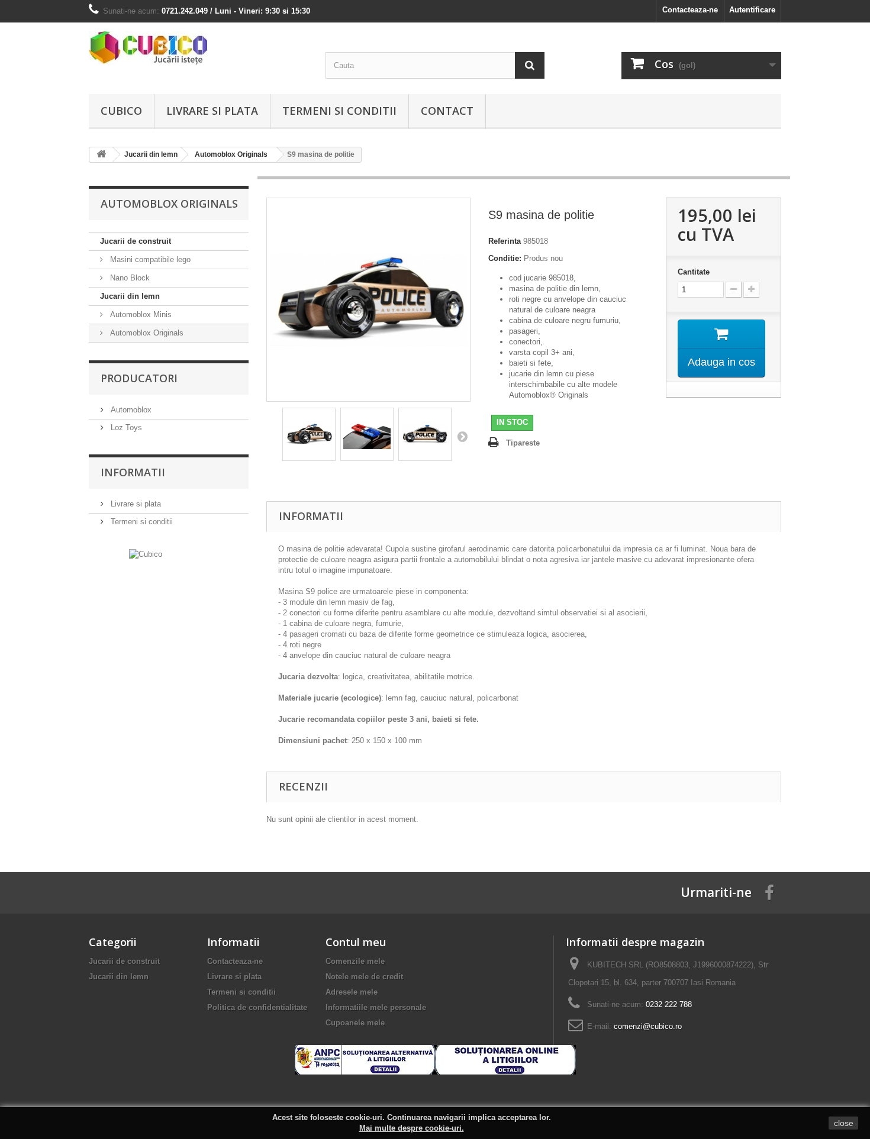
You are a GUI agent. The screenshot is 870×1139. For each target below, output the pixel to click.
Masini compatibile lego (149, 259)
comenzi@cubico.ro (648, 1026)
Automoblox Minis (140, 314)
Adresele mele (352, 992)
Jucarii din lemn (130, 296)
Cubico (121, 111)
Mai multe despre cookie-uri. (411, 1128)
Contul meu (356, 942)
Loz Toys (125, 427)
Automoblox (130, 409)
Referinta (504, 241)
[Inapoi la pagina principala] (101, 154)
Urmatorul (462, 436)
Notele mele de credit (364, 976)
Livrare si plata (212, 111)
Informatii (133, 472)
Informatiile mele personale (376, 1007)
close (843, 1123)
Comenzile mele (355, 961)
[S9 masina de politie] (309, 434)
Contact (447, 111)
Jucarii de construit (135, 241)
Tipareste (523, 442)
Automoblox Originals (145, 332)
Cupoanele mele (355, 1022)
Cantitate (694, 271)
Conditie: (504, 258)
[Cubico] (198, 47)
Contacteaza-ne (690, 9)
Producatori (139, 378)
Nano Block (129, 277)
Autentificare (752, 9)
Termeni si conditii (339, 111)
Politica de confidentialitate (257, 1007)
